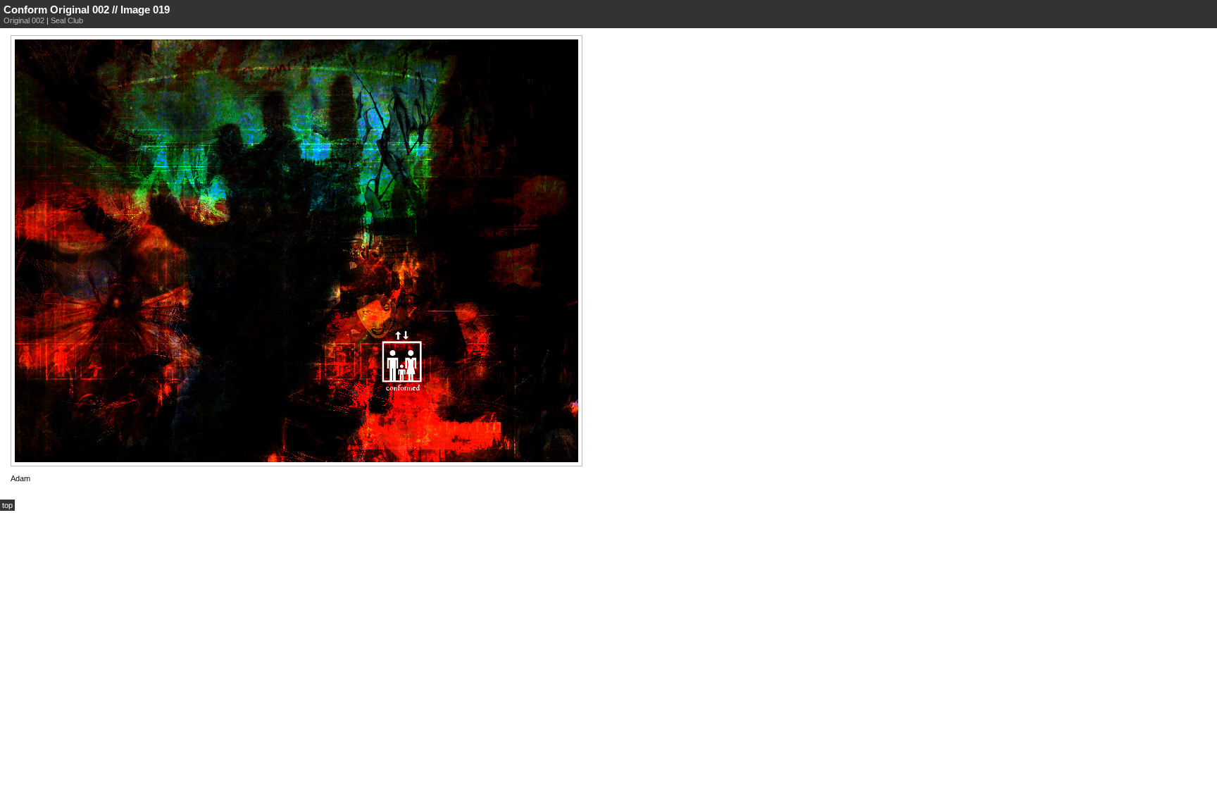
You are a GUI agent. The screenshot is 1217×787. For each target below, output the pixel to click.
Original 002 (24, 20)
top (7, 505)
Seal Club (67, 20)
